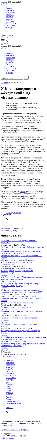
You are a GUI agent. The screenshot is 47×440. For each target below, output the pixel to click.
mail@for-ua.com (7, 356)
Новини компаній (13, 401)
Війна (8, 388)
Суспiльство (11, 25)
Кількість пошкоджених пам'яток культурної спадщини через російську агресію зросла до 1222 (21, 297)
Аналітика (10, 15)
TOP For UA (11, 23)
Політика (9, 386)
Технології (10, 395)
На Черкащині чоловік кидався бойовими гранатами (22, 247)
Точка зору (10, 12)
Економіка (10, 384)
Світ (7, 382)
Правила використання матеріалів (15, 430)
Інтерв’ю (9, 17)
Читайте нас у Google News (12, 228)
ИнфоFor (9, 408)
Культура (9, 27)
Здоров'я (9, 393)
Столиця (9, 19)
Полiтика (5, 83)
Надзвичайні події (13, 403)
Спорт (8, 390)
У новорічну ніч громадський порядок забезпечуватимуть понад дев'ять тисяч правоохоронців (17, 270)
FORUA (14, 354)
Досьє (8, 405)
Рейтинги (10, 10)
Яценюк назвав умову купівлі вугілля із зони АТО (21, 256)
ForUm (38, 122)
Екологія (9, 399)
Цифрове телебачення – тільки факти (16, 307)
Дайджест (10, 21)
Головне (9, 8)
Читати (4, 249)
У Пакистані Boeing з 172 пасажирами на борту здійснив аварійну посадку (20, 284)
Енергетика (10, 367)
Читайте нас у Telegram (10, 230)
